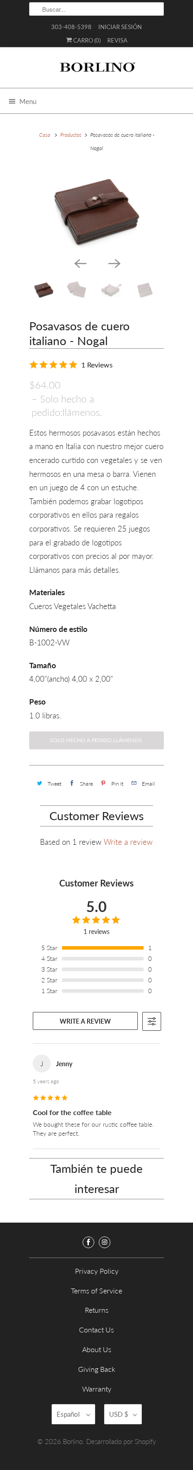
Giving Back (96, 1369)
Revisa (117, 40)
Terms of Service (96, 1290)
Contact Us (96, 1329)
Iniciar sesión (120, 26)
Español (69, 1414)
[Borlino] (96, 71)
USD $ (118, 1414)
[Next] (113, 262)
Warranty (96, 1388)
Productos (71, 134)
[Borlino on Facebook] (88, 1242)
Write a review (128, 842)
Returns (97, 1310)
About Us (96, 1349)
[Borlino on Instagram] (104, 1242)
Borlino (73, 1441)
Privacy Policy (96, 1271)
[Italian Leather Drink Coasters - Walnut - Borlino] (96, 209)
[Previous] (79, 262)
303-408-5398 (71, 26)
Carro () (86, 40)
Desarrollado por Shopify (121, 1441)
